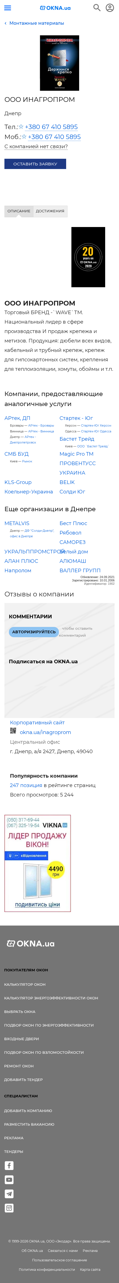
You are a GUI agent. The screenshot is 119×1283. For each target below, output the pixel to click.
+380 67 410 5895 (51, 127)
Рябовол (70, 533)
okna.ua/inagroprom (45, 732)
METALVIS (16, 523)
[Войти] (110, 8)
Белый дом (74, 552)
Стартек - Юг (76, 418)
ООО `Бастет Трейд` (93, 446)
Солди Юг (72, 492)
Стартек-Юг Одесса (96, 431)
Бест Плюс (73, 523)
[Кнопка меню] (7, 8)
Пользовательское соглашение (59, 1260)
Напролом (17, 571)
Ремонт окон (19, 1066)
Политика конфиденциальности (47, 1269)
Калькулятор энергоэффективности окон (51, 998)
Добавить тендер (23, 1079)
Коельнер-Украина (28, 492)
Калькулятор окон (25, 984)
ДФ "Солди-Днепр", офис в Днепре (32, 533)
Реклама (14, 1138)
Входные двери (21, 1039)
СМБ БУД (16, 454)
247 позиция (26, 785)
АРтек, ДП (17, 418)
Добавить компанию (28, 1110)
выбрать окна (19, 1011)
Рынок (27, 461)
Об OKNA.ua (32, 1251)
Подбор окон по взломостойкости (44, 1052)
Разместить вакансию (29, 1124)
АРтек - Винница (41, 431)
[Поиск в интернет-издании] (97, 8)
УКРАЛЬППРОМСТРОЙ (34, 552)
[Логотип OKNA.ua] (55, 8)
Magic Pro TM (77, 454)
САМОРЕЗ (73, 542)
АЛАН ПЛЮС (21, 561)
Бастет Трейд (77, 439)
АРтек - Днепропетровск (23, 439)
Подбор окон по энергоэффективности (49, 1025)
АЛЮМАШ (73, 561)
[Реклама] (37, 864)
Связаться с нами (63, 1251)
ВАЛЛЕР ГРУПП (80, 571)
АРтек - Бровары (41, 425)
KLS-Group (18, 482)
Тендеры (13, 1151)
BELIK (67, 482)
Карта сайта (90, 1269)
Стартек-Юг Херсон (96, 425)
